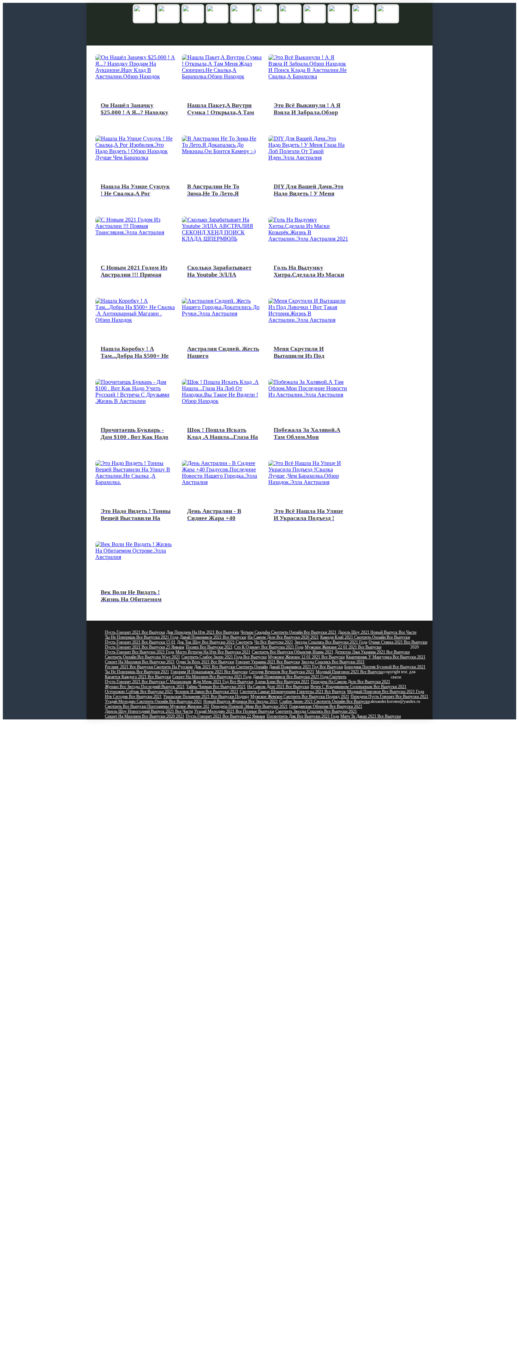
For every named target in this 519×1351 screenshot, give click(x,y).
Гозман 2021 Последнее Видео (370, 1081)
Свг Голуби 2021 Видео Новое (132, 992)
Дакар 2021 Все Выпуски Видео (133, 760)
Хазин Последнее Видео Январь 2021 (138, 1091)
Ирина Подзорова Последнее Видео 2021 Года (323, 1032)
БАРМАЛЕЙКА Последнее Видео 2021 (140, 997)
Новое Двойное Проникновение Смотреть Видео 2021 (153, 825)
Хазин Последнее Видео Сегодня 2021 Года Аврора (303, 1294)
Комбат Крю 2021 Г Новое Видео (192, 820)
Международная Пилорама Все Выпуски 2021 (278, 721)
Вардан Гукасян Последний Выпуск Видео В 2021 (149, 1274)
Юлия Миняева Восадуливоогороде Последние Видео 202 (345, 1106)
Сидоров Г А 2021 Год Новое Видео (269, 918)
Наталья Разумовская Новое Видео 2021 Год (145, 869)
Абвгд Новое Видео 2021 (234, 978)
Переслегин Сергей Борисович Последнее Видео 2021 (152, 1146)
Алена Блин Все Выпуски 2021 (282, 681)
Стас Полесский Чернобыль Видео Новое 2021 (340, 879)
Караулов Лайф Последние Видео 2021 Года (325, 1111)
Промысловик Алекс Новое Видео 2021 (371, 983)
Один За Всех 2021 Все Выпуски (205, 662)
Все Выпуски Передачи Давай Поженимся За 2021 (207, 760)
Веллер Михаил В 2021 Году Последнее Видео (146, 1225)
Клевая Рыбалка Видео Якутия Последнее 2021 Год (151, 1106)
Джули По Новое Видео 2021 (260, 958)
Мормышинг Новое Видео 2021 (300, 815)
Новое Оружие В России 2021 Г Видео (139, 913)
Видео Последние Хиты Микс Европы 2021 (368, 1264)
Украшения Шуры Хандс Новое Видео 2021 (309, 825)
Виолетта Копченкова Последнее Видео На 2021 (147, 1333)
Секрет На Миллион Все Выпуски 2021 (140, 662)
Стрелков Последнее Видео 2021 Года (138, 1165)
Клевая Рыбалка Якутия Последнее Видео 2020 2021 (229, 1071)
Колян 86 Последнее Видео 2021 (299, 1096)
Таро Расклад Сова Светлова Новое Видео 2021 (147, 839)
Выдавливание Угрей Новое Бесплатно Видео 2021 (239, 963)
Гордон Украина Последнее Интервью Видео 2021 (149, 1294)
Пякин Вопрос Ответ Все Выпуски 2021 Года (329, 785)
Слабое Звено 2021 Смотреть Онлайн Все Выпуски (324, 701)
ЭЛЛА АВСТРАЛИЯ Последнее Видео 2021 (209, 1007)
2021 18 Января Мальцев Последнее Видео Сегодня (238, 1304)
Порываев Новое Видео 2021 (131, 879)
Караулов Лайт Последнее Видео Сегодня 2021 (146, 1220)
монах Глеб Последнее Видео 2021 (364, 997)
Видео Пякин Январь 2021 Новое (258, 834)
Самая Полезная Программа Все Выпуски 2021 (324, 736)
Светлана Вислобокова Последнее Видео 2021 (214, 1165)
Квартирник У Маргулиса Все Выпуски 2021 (385, 657)
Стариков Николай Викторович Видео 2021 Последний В (351, 1175)
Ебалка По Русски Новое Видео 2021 (138, 899)
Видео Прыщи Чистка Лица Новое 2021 (350, 829)
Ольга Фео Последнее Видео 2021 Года (228, 1126)
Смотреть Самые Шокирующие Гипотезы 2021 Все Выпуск (293, 691)
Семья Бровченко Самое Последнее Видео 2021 (226, 1096)
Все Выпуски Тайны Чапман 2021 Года (139, 721)
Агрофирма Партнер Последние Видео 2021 (302, 1323)
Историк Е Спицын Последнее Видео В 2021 (247, 1249)
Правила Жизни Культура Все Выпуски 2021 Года (304, 770)
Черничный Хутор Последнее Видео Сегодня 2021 (221, 1086)
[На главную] (108, 24)
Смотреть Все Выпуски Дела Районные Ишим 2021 (228, 741)
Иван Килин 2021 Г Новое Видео (389, 849)
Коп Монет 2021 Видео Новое (210, 928)
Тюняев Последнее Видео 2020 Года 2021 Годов (147, 1338)
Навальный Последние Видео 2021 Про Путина (325, 1027)
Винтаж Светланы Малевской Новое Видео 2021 (304, 810)
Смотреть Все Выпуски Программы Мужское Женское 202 (157, 706)
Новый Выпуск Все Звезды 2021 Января (311, 741)
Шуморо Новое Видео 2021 (129, 978)
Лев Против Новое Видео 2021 (183, 978)
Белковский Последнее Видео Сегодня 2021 (244, 1205)
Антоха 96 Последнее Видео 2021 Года (307, 1081)
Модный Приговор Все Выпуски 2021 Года (385, 691)
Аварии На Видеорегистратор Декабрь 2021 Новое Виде (231, 933)
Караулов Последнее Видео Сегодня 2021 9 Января (330, 1205)
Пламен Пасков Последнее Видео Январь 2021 (213, 1091)
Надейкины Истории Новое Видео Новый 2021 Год (150, 815)
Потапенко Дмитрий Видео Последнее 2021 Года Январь (357, 1185)
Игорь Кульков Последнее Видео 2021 (369, 1210)
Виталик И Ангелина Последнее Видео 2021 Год (228, 1081)
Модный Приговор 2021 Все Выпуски (349, 671)
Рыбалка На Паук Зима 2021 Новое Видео (220, 859)
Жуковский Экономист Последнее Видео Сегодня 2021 (153, 1269)
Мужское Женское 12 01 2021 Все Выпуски (306, 657)
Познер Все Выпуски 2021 (209, 647)
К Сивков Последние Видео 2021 (379, 1333)
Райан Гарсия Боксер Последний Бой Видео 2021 (330, 1259)
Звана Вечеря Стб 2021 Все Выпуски (375, 750)
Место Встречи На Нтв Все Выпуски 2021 (212, 652)
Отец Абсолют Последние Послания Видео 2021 (148, 1304)
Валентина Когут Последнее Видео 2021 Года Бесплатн (153, 1052)
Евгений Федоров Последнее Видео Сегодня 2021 (237, 1022)
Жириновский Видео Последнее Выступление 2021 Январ (210, 1235)
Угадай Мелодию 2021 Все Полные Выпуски (234, 711)
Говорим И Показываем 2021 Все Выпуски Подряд (151, 790)
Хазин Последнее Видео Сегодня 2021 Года (347, 1239)
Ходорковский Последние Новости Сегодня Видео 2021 (154, 1205)
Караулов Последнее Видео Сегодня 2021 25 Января (313, 1155)
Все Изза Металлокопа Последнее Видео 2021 (299, 1042)
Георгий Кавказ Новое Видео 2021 (352, 948)
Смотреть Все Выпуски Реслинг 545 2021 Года (310, 745)
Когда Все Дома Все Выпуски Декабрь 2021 (382, 755)
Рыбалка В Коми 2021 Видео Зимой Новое (343, 978)
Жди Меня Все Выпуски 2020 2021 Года (386, 770)
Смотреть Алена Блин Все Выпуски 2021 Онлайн (316, 765)
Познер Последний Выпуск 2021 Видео (140, 1086)
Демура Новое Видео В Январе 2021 (137, 908)
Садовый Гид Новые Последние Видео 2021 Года (327, 1131)
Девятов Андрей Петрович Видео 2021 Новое (238, 923)
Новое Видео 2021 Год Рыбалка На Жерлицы (225, 968)
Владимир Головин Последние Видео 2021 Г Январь (308, 1235)
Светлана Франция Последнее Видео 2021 (220, 1002)
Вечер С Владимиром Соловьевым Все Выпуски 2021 (358, 686)
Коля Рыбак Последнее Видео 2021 (281, 1195)
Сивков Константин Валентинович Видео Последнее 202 (363, 1195)
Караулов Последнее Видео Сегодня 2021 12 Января (323, 1057)
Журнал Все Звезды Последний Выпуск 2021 (145, 686)
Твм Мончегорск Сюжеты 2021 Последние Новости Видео (321, 1101)
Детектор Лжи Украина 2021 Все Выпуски (372, 652)
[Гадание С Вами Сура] (241, 14)
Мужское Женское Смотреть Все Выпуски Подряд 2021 (299, 696)
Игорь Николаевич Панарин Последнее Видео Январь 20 (155, 1348)
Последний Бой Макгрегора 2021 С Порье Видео (298, 1136)
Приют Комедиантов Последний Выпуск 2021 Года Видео (156, 1141)
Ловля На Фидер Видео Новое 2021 (365, 864)
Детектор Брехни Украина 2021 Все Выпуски (268, 800)
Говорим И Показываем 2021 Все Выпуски (209, 671)
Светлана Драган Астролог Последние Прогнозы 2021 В (249, 1175)
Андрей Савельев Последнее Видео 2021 (240, 1269)
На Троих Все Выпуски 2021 (278, 760)
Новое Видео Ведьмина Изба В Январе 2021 (144, 968)
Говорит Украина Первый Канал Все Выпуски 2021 (378, 795)
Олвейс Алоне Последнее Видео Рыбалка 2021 (218, 1037)
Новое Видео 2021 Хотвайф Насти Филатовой (145, 849)
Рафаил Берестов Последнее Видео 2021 (140, 1309)
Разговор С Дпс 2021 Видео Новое (136, 874)
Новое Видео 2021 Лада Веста (131, 918)
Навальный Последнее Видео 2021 (347, 1007)
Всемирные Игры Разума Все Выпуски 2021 (345, 760)
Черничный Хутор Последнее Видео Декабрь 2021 (248, 1067)
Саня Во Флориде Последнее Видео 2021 (322, 1304)
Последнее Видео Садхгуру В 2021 (377, 1289)
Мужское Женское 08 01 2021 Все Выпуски (387, 741)
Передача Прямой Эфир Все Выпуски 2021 (249, 706)
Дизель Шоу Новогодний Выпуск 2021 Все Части (149, 711)
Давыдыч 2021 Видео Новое (247, 854)
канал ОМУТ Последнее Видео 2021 (282, 1007)
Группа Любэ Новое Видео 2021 (200, 943)
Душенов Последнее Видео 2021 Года (212, 1160)
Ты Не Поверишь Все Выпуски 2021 (137, 671)
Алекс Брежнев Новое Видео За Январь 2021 (145, 894)
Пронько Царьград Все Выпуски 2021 (298, 795)
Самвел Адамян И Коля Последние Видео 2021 (250, 1116)
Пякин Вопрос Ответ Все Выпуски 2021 (286, 731)
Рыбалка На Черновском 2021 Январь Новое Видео (233, 849)
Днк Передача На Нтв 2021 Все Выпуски (202, 632)
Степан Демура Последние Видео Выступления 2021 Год (155, 1185)
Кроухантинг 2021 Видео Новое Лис (137, 889)
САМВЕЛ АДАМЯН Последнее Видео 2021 (352, 992)
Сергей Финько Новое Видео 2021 (135, 854)
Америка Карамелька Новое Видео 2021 (353, 874)
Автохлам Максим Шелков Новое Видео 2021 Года (382, 988)
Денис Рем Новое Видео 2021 (385, 938)
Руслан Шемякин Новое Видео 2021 (312, 923)
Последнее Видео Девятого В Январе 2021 (244, 1348)
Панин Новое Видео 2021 (280, 978)
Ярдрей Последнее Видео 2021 (317, 1289)
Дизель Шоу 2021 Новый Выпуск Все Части (377, 632)
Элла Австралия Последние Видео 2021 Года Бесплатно (248, 1230)
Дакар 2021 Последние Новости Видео (223, 1042)
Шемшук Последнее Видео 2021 (222, 1047)
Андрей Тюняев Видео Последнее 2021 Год (299, 1037)
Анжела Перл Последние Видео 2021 (285, 1047)
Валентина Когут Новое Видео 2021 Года (233, 815)
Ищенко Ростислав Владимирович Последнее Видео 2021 (156, 1239)
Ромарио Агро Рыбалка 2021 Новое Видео (304, 968)
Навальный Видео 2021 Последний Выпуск (332, 1116)
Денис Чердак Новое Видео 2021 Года (272, 844)
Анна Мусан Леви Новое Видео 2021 (138, 943)
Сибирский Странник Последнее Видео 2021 (317, 1071)
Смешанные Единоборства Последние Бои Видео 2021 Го (156, 1249)
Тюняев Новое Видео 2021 (339, 928)
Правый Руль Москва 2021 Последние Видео (328, 1328)
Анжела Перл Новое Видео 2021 (316, 958)
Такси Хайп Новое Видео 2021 (301, 854)
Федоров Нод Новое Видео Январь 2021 (207, 908)
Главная (291, 1348)
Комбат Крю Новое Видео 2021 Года (287, 839)
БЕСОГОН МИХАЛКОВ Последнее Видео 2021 (302, 1002)
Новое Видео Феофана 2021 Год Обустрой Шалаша (150, 923)
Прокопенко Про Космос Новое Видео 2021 (319, 849)
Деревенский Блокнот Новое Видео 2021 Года (364, 973)
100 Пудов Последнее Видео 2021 (302, 997)
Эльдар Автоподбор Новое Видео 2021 (345, 904)
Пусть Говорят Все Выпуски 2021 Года (139, 652)
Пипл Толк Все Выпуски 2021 (389, 726)
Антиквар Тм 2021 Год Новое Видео (284, 899)
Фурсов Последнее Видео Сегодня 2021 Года (145, 1180)
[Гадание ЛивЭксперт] (339, 14)
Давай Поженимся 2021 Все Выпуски (213, 637)
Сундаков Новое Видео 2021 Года (135, 864)
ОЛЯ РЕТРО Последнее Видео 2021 (137, 1007)
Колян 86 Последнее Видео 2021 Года (219, 1136)
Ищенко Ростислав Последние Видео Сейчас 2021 (317, 1052)
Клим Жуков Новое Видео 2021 (285, 829)
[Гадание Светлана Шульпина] (192, 14)
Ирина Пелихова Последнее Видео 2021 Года (326, 1141)
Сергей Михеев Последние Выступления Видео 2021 (151, 1027)
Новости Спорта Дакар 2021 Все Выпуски (142, 805)
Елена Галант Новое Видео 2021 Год (263, 943)
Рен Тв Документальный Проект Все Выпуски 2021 (315, 726)
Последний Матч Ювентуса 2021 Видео (202, 1264)
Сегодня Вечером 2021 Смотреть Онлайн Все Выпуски (154, 726)
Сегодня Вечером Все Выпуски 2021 (281, 671)
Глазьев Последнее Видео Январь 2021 (314, 1333)
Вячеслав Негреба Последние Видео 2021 (308, 1215)
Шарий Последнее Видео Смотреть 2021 (365, 1096)
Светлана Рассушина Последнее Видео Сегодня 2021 (298, 1338)
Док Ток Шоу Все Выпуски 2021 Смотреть (215, 642)
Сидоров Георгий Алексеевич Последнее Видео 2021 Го (258, 1239)
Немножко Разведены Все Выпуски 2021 (389, 745)
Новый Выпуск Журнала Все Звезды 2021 (240, 701)
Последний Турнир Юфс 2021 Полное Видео (144, 1081)
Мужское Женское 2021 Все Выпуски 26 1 (235, 790)
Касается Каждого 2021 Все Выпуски (138, 676)
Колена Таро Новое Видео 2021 (322, 953)
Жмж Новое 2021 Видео (126, 973)
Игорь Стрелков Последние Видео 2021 (314, 1146)
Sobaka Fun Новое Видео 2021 (194, 854)
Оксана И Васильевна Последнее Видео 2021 (296, 1091)
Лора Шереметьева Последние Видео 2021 (223, 1180)
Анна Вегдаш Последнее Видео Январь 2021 (144, 1032)
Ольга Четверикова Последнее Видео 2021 (357, 1047)
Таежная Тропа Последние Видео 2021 (223, 1220)
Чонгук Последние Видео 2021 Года (301, 1225)
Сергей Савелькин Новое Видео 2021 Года (319, 933)
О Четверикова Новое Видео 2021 (291, 889)
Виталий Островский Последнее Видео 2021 (228, 1225)
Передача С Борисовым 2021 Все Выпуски (143, 770)
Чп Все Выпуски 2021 (273, 642)
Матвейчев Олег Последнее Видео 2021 (230, 1155)
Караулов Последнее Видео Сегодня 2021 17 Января (151, 1121)
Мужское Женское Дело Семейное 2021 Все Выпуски (295, 755)
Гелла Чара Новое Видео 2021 (293, 948)
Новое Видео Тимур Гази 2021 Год (222, 839)
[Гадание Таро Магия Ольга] (387, 14)
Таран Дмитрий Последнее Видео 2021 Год (385, 1200)
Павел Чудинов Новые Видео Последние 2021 (146, 1017)
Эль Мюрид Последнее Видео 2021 (360, 1244)
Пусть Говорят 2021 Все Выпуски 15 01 (140, 642)
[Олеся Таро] (266, 14)
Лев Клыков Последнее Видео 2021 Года (387, 1279)
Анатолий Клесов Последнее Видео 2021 (141, 1200)
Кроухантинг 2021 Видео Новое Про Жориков (146, 884)
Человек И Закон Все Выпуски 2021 (206, 691)
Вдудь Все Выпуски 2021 (384, 765)
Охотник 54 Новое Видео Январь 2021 (139, 948)
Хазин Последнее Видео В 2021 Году (204, 1062)
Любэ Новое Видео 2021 (211, 958)
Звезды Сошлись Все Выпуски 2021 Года (330, 642)
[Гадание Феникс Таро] (217, 14)
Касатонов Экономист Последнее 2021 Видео (245, 1111)
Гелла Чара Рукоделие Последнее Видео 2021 (145, 1136)
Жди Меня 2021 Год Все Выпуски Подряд (142, 795)
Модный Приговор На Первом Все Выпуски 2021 (318, 790)
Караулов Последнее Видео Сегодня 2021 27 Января (151, 1230)
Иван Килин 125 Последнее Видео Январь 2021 (286, 1244)
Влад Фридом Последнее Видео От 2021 (141, 1057)
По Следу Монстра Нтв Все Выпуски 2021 (143, 745)
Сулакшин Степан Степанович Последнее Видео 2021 (241, 1289)
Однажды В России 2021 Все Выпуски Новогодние (150, 780)
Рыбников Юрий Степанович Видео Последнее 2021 (237, 1318)
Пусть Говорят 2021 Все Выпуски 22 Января (225, 716)
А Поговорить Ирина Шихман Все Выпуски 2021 (307, 805)
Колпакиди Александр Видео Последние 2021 (279, 1062)
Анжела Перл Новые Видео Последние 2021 (238, 1121)
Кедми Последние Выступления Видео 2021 (144, 1096)
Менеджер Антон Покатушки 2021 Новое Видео (250, 953)
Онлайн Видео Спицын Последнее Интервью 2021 (239, 1274)
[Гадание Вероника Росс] (363, 14)
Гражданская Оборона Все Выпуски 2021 (325, 706)
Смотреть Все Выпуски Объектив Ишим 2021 (292, 652)
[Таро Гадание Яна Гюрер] (168, 14)
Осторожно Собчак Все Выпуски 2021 (139, 691)
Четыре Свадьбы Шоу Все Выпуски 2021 (141, 755)
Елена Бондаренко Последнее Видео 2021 (141, 1160)
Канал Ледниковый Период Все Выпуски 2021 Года (150, 775)
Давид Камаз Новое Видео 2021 (328, 938)
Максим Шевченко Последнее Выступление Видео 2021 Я (156, 1343)
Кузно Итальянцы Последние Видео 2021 (315, 1121)
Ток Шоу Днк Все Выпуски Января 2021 (356, 721)
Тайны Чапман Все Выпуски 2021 (216, 686)
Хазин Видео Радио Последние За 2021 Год (315, 1269)
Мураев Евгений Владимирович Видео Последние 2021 (154, 1111)
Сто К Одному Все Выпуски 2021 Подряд (221, 810)
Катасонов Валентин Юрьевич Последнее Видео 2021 (245, 1106)
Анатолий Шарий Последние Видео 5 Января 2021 (150, 1328)
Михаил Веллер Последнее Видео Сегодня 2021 (227, 1215)
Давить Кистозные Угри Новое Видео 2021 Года (332, 834)
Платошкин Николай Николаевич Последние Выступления (311, 1309)
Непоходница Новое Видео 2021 (360, 869)
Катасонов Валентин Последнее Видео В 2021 (340, 1230)
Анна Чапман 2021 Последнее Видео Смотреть (362, 1062)
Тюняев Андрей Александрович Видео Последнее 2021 (154, 1284)
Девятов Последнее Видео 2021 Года (137, 1062)
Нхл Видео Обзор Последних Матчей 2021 (143, 1071)
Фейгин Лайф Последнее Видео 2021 (315, 1314)
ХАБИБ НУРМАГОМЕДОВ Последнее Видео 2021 (224, 997)
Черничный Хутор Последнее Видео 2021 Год (307, 1086)
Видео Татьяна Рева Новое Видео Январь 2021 (146, 829)
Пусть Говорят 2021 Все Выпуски (135, 632)
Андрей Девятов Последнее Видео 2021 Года (304, 1151)
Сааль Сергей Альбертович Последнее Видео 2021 (224, 1210)
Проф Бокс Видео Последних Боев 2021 (225, 1323)
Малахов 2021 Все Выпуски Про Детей (191, 800)
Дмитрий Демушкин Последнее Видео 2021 (143, 1254)
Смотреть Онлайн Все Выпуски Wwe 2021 (142, 657)
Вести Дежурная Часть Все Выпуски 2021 (304, 750)
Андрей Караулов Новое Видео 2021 (205, 844)
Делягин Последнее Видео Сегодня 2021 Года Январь (315, 1190)
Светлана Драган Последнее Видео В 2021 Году (147, 1318)
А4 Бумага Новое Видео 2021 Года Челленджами (148, 938)
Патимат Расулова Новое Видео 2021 (235, 825)
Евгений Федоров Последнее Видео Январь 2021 (148, 1151)
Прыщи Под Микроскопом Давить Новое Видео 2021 (330, 884)
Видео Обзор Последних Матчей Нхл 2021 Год (147, 1323)
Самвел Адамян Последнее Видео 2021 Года (388, 1086)
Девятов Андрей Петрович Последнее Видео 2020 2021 (232, 1314)
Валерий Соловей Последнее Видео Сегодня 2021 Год (316, 1076)
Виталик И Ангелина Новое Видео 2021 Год (144, 988)
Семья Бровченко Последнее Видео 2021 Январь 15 (150, 1299)
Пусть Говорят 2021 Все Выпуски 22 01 (358, 731)
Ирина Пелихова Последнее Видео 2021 (276, 992)
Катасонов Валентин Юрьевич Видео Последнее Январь (256, 1185)
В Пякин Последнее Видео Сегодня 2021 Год (145, 1259)
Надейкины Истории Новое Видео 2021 (201, 904)
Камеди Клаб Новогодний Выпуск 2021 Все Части (236, 736)
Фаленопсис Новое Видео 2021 (177, 973)
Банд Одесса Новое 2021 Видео (346, 899)
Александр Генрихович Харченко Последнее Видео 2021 (350, 1343)
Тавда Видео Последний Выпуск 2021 (374, 1042)
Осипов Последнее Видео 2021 (225, 1299)
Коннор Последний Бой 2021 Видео (216, 1195)
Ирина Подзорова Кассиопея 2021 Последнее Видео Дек (309, 1220)
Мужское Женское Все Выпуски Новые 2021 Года (228, 765)
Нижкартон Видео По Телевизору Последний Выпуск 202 (297, 1279)
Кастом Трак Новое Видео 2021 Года (341, 844)
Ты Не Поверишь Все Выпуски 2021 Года (141, 637)
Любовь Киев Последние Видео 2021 (209, 1244)
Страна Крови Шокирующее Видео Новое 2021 (208, 864)
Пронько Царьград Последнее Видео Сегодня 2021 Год (226, 1057)
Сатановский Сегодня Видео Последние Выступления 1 (363, 1160)
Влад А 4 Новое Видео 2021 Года (292, 973)
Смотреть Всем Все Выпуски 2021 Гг (230, 775)
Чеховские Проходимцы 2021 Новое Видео (214, 983)
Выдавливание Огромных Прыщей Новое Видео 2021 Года (246, 938)
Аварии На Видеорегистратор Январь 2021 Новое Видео (155, 953)
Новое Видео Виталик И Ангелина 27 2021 (143, 859)
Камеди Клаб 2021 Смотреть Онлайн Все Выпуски (365, 637)
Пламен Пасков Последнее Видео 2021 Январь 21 (149, 1289)
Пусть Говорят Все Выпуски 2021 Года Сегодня (147, 736)
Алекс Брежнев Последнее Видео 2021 (139, 1012)
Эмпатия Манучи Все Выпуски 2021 (236, 726)
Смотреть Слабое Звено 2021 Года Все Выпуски (224, 657)
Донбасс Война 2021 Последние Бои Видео (242, 1284)
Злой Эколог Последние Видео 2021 (302, 1210)
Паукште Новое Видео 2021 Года (359, 854)
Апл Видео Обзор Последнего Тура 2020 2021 (378, 1091)
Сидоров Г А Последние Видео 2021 (279, 1160)
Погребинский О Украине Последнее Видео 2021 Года (233, 1032)
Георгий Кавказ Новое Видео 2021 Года (332, 820)
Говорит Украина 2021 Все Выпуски (267, 662)
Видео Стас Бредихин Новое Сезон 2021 (194, 879)
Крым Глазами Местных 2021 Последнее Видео (305, 1180)
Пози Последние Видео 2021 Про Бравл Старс (225, 1254)
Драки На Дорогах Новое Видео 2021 (138, 844)
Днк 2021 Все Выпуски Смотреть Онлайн (231, 666)
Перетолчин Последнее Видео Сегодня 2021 (144, 1215)
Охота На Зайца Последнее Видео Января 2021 (309, 1254)
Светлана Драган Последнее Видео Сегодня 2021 (148, 1022)
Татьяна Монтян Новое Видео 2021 (375, 968)
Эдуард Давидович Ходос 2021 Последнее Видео (222, 1190)
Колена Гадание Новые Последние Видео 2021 (146, 1042)
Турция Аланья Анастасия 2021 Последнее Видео (235, 1333)
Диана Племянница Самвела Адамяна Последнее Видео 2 (156, 1116)
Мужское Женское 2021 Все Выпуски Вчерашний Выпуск (324, 780)
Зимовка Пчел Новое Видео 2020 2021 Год (277, 874)
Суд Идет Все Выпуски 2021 (130, 800)
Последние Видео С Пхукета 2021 (225, 1294)
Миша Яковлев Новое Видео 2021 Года (203, 874)
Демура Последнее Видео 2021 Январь (237, 1052)
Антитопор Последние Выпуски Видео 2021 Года (148, 1047)
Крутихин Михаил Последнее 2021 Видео (371, 1225)
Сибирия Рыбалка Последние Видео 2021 (141, 1210)
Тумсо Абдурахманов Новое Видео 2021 (259, 820)
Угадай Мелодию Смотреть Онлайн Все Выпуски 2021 (153, 701)
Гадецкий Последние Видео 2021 (220, 1338)
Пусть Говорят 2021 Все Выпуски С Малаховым (148, 681)
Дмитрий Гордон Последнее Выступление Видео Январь (236, 1259)
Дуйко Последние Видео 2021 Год (389, 1304)
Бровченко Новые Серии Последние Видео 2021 (147, 1131)
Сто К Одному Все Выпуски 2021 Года (268, 647)
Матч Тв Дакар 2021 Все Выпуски (370, 716)
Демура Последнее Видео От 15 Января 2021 (218, 1309)
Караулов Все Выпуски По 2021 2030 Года (228, 750)
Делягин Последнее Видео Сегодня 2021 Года (145, 1101)
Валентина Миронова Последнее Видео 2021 (144, 1195)
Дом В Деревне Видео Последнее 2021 (312, 1200)
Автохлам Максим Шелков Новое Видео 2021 (146, 958)
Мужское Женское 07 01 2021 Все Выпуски (220, 770)
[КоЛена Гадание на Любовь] (144, 14)
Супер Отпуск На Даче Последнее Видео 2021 (241, 1027)
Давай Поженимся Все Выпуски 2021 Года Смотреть (299, 676)
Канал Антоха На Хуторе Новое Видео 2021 (211, 899)
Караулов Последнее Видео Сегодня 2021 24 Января (241, 1170)
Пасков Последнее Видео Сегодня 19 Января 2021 (283, 1264)
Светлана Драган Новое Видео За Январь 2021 (227, 869)
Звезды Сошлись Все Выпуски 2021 (333, 662)
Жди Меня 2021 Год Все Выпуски (223, 681)
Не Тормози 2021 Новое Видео (233, 973)
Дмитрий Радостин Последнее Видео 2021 (320, 1022)
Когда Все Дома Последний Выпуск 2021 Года (146, 731)
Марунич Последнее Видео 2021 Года (211, 1279)
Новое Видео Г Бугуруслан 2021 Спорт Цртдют (301, 894)
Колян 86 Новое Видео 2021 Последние (140, 1037)
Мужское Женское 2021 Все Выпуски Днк (234, 780)
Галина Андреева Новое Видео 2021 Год (222, 894)
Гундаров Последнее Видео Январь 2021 (141, 1279)
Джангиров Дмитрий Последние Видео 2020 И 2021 (234, 1017)
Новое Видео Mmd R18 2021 (393, 913)
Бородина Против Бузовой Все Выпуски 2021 (384, 666)
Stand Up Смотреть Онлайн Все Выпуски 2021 (222, 795)
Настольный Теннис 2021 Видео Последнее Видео (149, 1170)
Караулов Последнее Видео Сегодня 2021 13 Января (302, 1165)
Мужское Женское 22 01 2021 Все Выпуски (343, 647)
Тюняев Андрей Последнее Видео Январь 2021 (306, 1012)
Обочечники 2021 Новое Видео (133, 820)
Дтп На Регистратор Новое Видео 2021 (139, 983)
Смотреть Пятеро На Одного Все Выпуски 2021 (225, 745)
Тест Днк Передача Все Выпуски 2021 (213, 755)
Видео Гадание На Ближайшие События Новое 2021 (235, 884)
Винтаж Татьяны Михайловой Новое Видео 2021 (340, 943)
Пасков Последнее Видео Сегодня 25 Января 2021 (298, 1299)
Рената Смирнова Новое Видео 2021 (362, 815)
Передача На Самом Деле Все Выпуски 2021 (350, 681)
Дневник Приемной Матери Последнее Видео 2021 (241, 1328)
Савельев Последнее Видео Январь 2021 (321, 1274)
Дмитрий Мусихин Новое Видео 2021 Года (276, 928)
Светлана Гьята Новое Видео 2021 (352, 839)
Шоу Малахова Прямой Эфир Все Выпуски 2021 (309, 775)
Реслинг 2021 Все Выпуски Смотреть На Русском (149, 666)
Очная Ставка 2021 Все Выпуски (398, 642)
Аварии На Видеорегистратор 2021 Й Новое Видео (220, 948)
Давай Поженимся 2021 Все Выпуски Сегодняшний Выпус (235, 785)
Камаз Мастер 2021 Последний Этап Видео (143, 1314)
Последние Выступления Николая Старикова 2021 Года (154, 1067)
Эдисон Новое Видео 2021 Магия (135, 904)
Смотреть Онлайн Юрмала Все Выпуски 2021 (221, 805)
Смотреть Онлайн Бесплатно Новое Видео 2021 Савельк (294, 908)
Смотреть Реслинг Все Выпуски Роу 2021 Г (143, 765)
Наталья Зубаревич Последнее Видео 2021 (246, 1141)
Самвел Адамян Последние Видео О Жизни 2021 (148, 1126)
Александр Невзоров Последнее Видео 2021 (200, 992)
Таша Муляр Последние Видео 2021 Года (141, 1190)
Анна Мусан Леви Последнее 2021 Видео (141, 1076)
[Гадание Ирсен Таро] (290, 14)
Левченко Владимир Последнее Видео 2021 (320, 1017)
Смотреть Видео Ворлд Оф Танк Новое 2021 (292, 864)
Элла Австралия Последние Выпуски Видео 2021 (223, 1076)
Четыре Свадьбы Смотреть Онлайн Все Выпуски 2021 (288, 632)
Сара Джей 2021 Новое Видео (372, 894)
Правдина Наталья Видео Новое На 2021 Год (294, 983)
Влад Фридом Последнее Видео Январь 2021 (328, 1249)
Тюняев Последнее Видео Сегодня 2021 (227, 1151)
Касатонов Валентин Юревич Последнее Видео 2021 (310, 1126)
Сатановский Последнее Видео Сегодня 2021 (227, 1101)
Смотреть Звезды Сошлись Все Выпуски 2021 (316, 711)
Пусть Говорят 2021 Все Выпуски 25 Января (144, 647)
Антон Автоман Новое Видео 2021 (216, 988)
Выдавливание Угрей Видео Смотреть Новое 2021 (321, 913)
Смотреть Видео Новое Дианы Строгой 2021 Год (291, 988)
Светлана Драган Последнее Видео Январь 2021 (331, 1170)
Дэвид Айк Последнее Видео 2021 (135, 1264)
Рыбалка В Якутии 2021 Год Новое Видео (142, 933)
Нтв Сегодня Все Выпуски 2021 (133, 696)
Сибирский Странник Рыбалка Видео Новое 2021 (148, 963)
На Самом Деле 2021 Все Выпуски (278, 686)
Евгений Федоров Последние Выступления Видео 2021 (227, 1200)
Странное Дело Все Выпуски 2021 (205, 721)
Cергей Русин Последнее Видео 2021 (380, 1002)
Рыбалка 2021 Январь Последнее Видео (140, 1244)
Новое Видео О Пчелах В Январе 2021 (380, 908)
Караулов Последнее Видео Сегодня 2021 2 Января (237, 1131)
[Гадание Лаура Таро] (314, 14)
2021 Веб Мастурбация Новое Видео (137, 834)
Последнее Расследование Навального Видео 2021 (149, 1155)
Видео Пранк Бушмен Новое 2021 (376, 923)
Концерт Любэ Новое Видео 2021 (388, 918)
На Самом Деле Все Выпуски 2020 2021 (283, 637)
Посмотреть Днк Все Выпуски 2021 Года (303, 716)
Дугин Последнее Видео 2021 (131, 1235)
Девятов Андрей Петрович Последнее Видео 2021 (219, 1012)
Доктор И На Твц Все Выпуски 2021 (341, 800)
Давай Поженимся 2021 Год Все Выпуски (306, 666)
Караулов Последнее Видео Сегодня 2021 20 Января (151, 1175)
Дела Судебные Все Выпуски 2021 (218, 731)
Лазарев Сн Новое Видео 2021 (354, 859)
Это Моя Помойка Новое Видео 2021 (292, 859)
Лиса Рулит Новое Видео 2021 (330, 918)
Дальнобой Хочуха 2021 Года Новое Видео (198, 918)
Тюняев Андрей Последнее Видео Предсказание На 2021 (335, 1318)
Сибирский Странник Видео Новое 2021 (273, 904)
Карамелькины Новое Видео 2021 (300, 869)
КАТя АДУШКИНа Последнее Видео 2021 (143, 1002)
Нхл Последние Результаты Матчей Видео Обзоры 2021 (331, 1284)
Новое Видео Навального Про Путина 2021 (143, 928)
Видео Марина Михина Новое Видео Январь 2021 (215, 889)
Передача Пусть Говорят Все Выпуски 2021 (389, 696)
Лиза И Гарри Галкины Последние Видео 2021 (380, 1037)
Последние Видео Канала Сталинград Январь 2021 (254, 1343)
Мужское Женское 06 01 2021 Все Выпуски (143, 785)
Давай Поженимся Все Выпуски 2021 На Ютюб (147, 750)
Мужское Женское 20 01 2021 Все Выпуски (143, 741)
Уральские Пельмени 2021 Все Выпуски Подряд (206, 696)
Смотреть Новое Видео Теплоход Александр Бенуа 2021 (225, 913)
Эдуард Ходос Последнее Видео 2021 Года (239, 1146)
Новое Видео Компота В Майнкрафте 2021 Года (328, 963)
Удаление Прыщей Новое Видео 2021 (222, 829)
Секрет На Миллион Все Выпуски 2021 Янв (144, 810)
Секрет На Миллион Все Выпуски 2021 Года (211, 676)
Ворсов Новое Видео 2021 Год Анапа (264, 879)
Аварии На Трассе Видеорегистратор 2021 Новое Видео (372, 889)
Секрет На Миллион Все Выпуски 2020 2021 (144, 716)
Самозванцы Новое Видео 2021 (200, 834)
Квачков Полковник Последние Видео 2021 (333, 1067)
